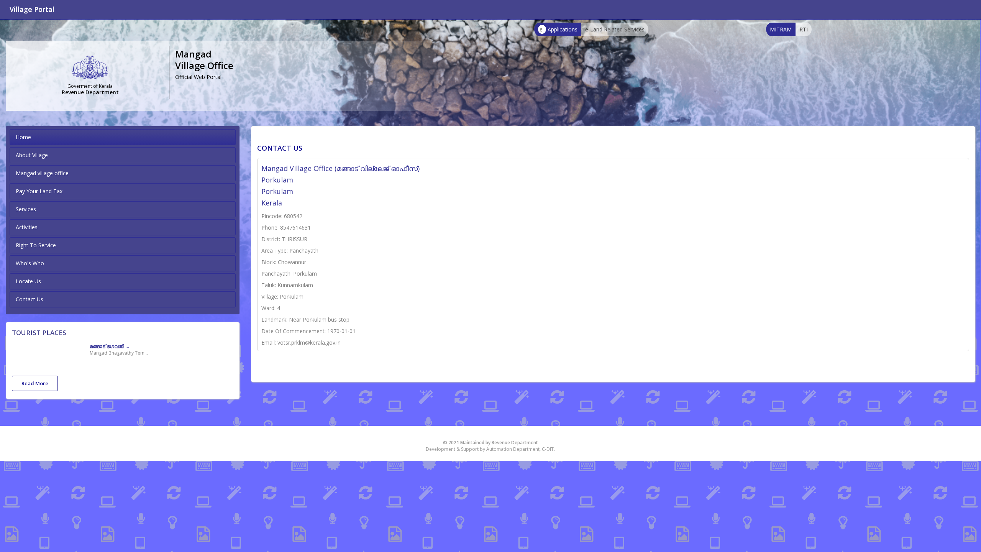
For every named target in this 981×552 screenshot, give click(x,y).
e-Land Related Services (615, 29)
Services (26, 209)
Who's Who (30, 263)
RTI (803, 29)
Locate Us (28, 281)
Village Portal (32, 9)
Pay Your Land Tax (39, 191)
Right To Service (36, 245)
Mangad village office (42, 173)
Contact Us (29, 299)
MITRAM (781, 29)
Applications (558, 29)
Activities (27, 227)
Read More (34, 383)
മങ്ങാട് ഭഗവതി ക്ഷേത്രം (113, 346)
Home (23, 137)
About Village (32, 155)
